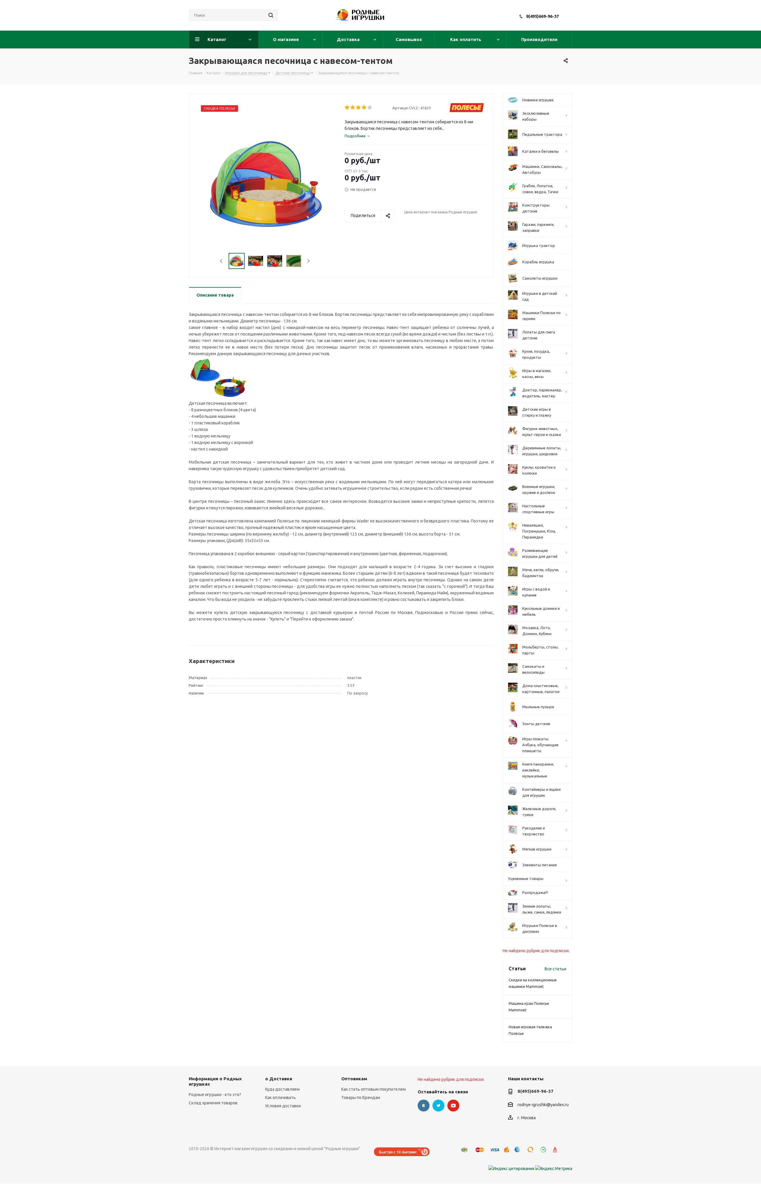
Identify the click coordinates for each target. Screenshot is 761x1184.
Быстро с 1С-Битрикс (398, 1152)
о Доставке (278, 1078)
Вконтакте (424, 1105)
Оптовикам (354, 1078)
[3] (358, 107)
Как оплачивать (280, 1097)
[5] (370, 107)
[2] (353, 107)
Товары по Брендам (360, 1097)
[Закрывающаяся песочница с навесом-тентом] (218, 378)
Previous (221, 261)
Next (308, 261)
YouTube (453, 1105)
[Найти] (271, 15)
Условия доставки (283, 1105)
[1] (347, 107)
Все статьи (555, 968)
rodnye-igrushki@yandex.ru (543, 1104)
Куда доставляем (282, 1089)
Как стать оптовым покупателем (373, 1089)
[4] (364, 107)
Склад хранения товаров (213, 1102)
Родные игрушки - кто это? (215, 1094)
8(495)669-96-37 (542, 16)
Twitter (438, 1105)
